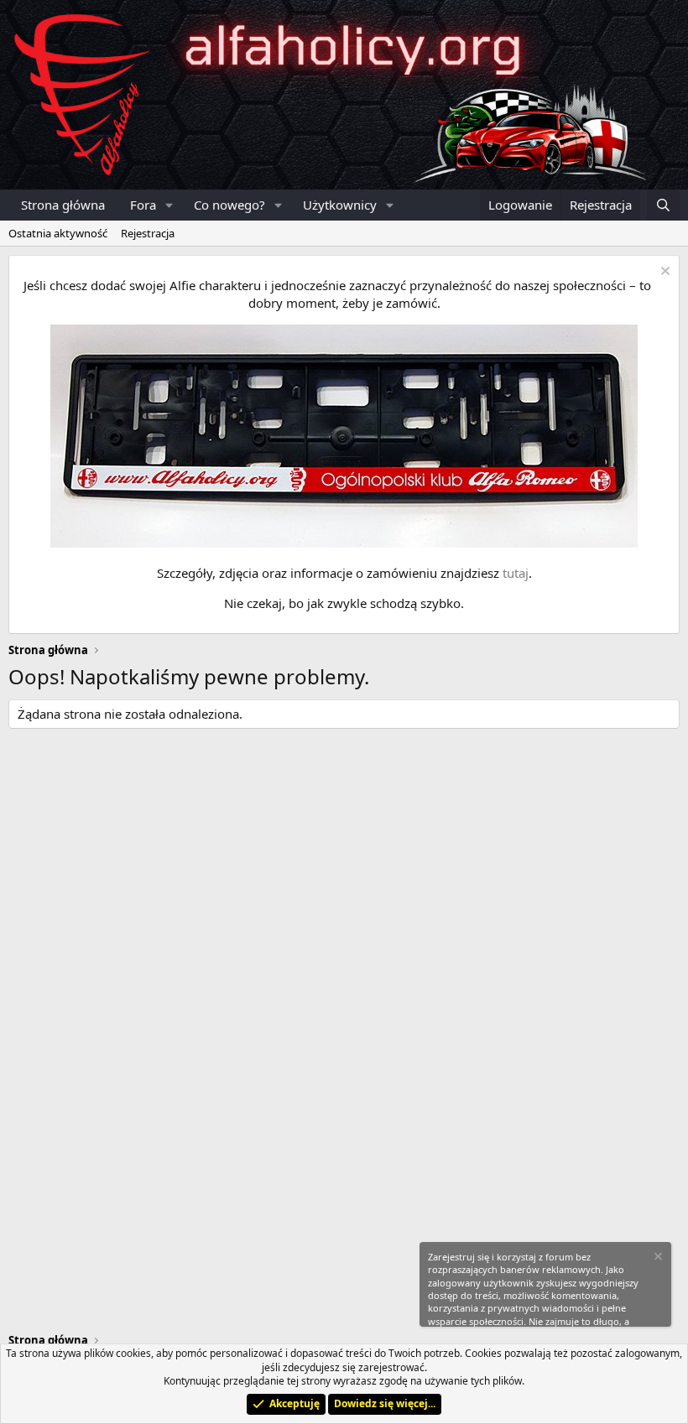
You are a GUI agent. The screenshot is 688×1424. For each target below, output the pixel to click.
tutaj (516, 572)
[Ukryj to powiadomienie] (663, 273)
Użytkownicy (340, 204)
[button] (169, 205)
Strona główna (63, 204)
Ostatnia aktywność (57, 233)
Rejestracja (148, 233)
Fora (143, 204)
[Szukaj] (663, 205)
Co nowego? (229, 204)
